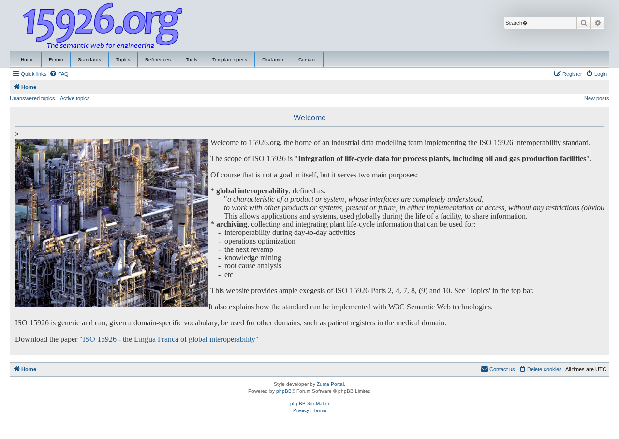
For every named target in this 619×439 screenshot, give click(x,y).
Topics (123, 59)
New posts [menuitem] (596, 98)
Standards (89, 59)
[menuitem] (59, 74)
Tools (191, 59)
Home (27, 59)
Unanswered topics (32, 98)
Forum (56, 59)
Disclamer (272, 59)
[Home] (103, 25)
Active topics (75, 98)
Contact (307, 59)
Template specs (229, 59)
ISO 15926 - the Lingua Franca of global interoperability (169, 339)
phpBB (284, 391)
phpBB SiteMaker (309, 403)
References (158, 59)
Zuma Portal (330, 384)
